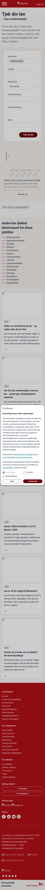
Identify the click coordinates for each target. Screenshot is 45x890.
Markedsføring (11, 476)
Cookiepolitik (8, 468)
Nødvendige (10, 472)
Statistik (29, 472)
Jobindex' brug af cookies (23, 454)
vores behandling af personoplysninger (17, 457)
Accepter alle (33, 481)
